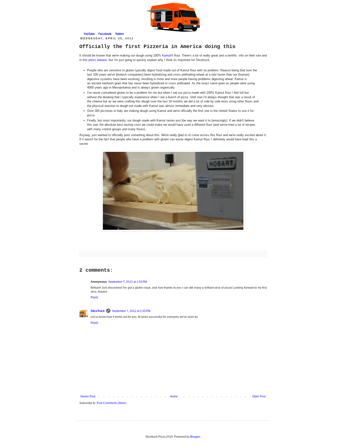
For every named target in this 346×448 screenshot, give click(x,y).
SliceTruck (98, 311)
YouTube (89, 34)
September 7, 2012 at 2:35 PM (131, 311)
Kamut (166, 55)
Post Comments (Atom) (111, 403)
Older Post (259, 396)
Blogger (195, 436)
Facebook (105, 34)
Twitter (119, 34)
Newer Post (87, 396)
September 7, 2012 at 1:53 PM (127, 281)
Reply (94, 297)
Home (174, 396)
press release (97, 60)
